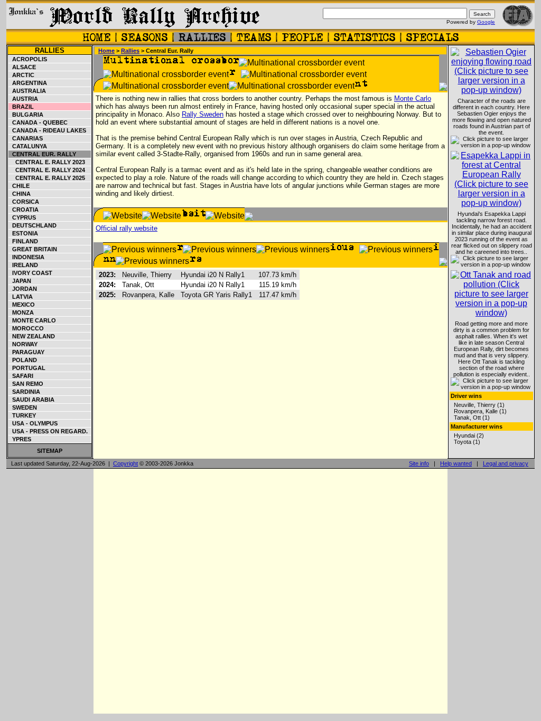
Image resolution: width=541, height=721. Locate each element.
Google (486, 22)
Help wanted (456, 463)
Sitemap (49, 451)
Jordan (23, 289)
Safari (21, 376)
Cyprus (22, 217)
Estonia (23, 233)
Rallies (49, 50)
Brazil (21, 106)
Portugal (27, 368)
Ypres (20, 439)
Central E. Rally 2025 (47, 178)
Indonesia (26, 257)
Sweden (23, 407)
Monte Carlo (32, 320)
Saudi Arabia (31, 399)
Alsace (22, 67)
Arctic (21, 75)
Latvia (21, 296)
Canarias (26, 138)
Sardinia (24, 391)
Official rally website (126, 228)
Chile (19, 186)
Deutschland (33, 225)
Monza (21, 312)
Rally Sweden (202, 114)
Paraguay (26, 352)
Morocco (26, 328)
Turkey (22, 415)
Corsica (24, 201)
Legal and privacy (505, 463)
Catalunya (28, 146)
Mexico (22, 304)
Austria (23, 99)
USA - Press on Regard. (48, 431)
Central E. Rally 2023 (47, 162)
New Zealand (32, 336)
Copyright (125, 463)
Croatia (24, 209)
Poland (23, 360)
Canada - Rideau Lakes (47, 130)
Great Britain (33, 249)
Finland (23, 241)
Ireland (23, 265)
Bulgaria (26, 114)
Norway (23, 344)
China (20, 194)
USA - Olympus (33, 423)
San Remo (26, 384)
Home (106, 51)
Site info (419, 463)
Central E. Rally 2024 (47, 170)
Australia (27, 91)
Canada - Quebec (38, 122)
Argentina (28, 83)
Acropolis (28, 59)
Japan (20, 281)
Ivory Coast (30, 273)
